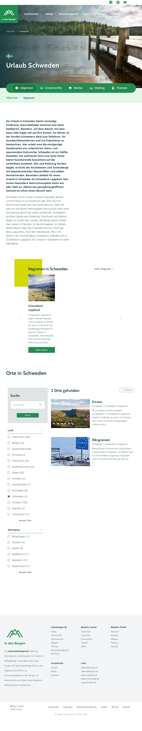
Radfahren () (20, 554)
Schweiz (84, 642)
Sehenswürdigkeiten (68, 14)
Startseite (10, 31)
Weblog (49, 14)
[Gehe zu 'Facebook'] (110, 2)
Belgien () (18, 443)
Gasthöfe (55, 675)
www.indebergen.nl (89, 667)
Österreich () (21, 437)
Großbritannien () (23, 466)
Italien (83, 646)
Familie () (18, 542)
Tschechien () (21, 514)
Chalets (54, 667)
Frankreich (85, 635)
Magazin (54, 642)
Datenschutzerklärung (86, 707)
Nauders (115, 635)
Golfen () (17, 548)
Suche (28, 415)
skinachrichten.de (89, 682)
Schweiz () (19, 502)
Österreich (86, 631)
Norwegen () (19, 490)
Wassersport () (21, 566)
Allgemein (26, 88)
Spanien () (18, 508)
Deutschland (86, 639)
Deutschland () (21, 448)
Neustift (114, 646)
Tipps (84, 14)
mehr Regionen (103, 268)
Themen (116, 14)
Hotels (54, 671)
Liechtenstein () (21, 484)
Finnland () (18, 454)
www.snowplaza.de (89, 675)
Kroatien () (18, 478)
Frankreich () (20, 460)
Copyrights (68, 707)
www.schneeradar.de (90, 678)
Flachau (114, 642)
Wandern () (19, 560)
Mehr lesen (41, 349)
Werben (115, 707)
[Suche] (127, 14)
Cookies (104, 707)
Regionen (29, 97)
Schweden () (19, 496)
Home (53, 631)
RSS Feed (55, 653)
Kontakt (126, 707)
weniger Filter (25, 520)
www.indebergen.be (89, 671)
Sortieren (128, 390)
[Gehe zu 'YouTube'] (125, 2)
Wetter (78, 88)
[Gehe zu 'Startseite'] (9, 14)
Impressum (54, 707)
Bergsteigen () (20, 536)
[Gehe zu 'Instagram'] (117, 2)
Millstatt (114, 639)
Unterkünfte (100, 14)
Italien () (18, 472)
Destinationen (31, 14)
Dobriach (115, 631)
